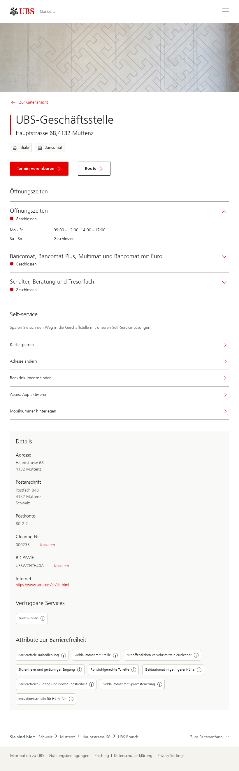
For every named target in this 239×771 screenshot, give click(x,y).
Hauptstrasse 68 (96, 737)
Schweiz (45, 737)
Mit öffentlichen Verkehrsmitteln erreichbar (158, 655)
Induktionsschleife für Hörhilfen (42, 699)
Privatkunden (28, 618)
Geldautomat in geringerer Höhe (169, 669)
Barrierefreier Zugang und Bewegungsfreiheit (52, 684)
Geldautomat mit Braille (93, 655)
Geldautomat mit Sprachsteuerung (129, 684)
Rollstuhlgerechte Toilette (110, 669)
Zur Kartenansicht (33, 102)
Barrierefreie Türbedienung (38, 655)
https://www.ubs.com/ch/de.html (42, 585)
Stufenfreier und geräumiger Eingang (46, 669)
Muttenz (67, 737)
